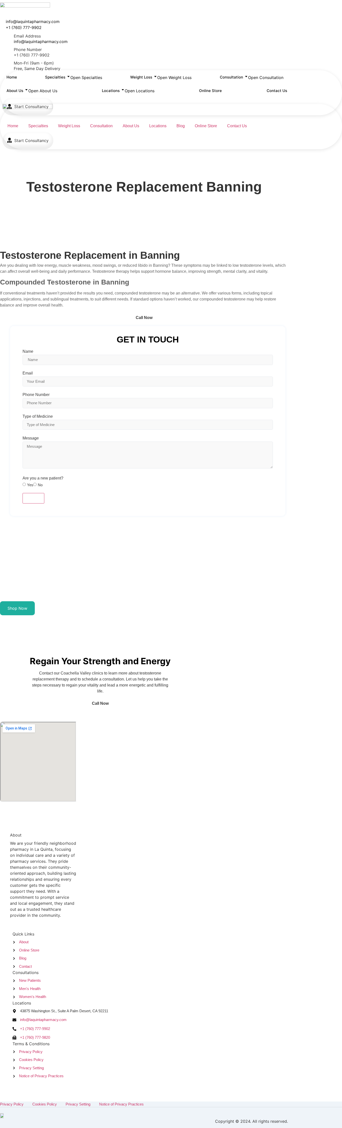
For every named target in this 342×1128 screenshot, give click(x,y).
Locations (157, 126)
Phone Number (28, 49)
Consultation (101, 126)
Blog (181, 126)
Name (28, 352)
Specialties (38, 126)
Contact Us (237, 126)
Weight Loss (69, 126)
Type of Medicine (38, 416)
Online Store (206, 126)
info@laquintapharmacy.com (41, 41)
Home (13, 126)
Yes (30, 485)
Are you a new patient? (43, 478)
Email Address (27, 36)
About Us (131, 126)
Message (31, 438)
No (40, 485)
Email (28, 373)
